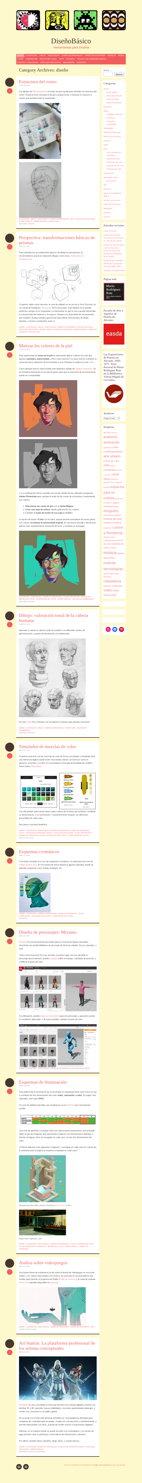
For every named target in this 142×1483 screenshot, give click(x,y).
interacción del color (46, 599)
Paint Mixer (36, 766)
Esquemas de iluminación (43, 1082)
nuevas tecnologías (27, 1329)
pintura (106, 574)
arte (61, 59)
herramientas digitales (112, 515)
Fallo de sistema (67, 1279)
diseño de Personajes (72, 56)
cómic (116, 474)
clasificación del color (78, 835)
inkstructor (46, 308)
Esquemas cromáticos (39, 851)
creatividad (110, 469)
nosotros (81, 62)
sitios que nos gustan (50, 62)
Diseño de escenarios (95, 56)
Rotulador (107, 577)
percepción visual (48, 59)
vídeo (91, 362)
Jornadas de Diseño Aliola (114, 270)
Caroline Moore (118, 1465)
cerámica (70, 59)
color (20, 59)
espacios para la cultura (114, 492)
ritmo (112, 573)
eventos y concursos (27, 62)
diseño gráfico (25, 221)
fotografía (111, 511)
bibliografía (68, 62)
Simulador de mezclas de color (47, 746)
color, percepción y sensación (76, 597)
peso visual (111, 181)
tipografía (107, 586)
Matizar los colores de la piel (45, 345)
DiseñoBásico (71, 41)
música (110, 552)
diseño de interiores (63, 329)
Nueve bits (24, 1282)
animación (112, 442)
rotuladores (112, 581)
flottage (115, 506)
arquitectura (108, 447)
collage (112, 466)
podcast (53, 1282)
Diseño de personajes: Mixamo (48, 932)
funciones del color (113, 169)
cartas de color (111, 461)
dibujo (42, 56)
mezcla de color (26, 838)
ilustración (31, 56)
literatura (107, 537)
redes (121, 56)
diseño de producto (114, 103)
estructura (53, 221)
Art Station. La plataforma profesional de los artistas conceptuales (57, 1346)
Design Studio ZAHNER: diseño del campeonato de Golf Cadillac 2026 (113, 264)
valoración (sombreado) (82, 599)
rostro (31, 224)
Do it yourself (116, 482)
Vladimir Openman (83, 368)
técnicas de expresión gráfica (39, 833)
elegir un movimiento (49, 1016)
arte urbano (112, 456)
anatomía (23, 224)
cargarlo (54, 958)
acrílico (107, 432)
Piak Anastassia (40, 91)
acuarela (23, 918)
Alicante (114, 433)
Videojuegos (54, 56)
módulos (112, 56)
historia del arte (113, 518)
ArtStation (23, 1405)
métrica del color (27, 599)
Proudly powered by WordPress (78, 1465)
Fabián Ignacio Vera (28, 865)
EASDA (70, 1105)
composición (31, 59)
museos (107, 217)
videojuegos (117, 586)
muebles (112, 548)
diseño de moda (40, 221)
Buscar (106, 70)
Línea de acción (110, 231)
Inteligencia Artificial (112, 522)
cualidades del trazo (114, 114)
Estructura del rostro (38, 81)
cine (107, 465)
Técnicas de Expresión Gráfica (91, 59)
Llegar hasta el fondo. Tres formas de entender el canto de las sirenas (113, 238)
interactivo (108, 528)
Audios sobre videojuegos (43, 1262)
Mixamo (23, 942)
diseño (20, 56)
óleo (114, 595)
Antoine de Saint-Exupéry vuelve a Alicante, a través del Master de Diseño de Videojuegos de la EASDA (114, 251)
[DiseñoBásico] (71, 20)
